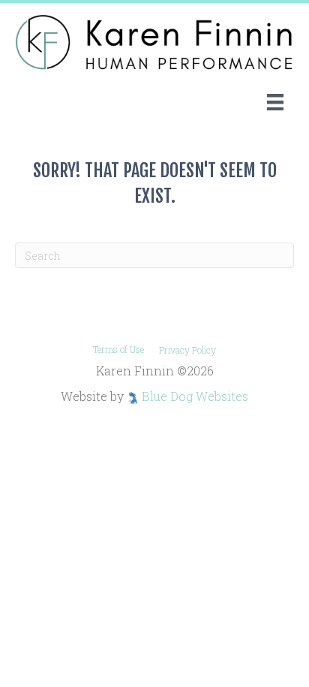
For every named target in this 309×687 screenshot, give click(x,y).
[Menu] (275, 102)
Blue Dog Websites (195, 396)
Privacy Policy (187, 350)
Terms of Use (118, 349)
